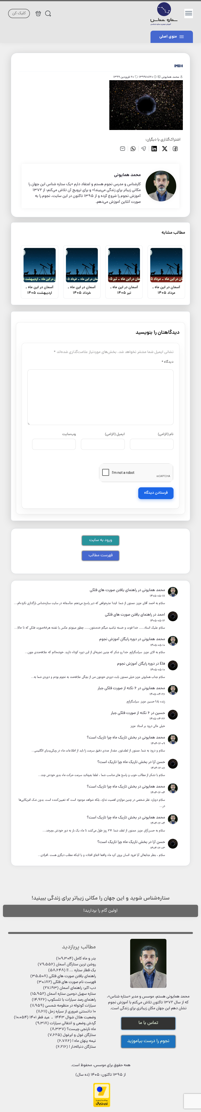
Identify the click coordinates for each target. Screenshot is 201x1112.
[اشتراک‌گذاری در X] (165, 148)
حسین (160, 713)
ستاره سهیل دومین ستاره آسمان (71, 994)
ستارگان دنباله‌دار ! (82, 1047)
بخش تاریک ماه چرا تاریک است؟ (112, 738)
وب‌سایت (69, 434)
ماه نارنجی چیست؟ (81, 1029)
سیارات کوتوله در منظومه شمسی (70, 1006)
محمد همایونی (153, 590)
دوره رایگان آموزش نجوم (118, 639)
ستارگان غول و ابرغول (79, 1035)
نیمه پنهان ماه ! (84, 1041)
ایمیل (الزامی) (115, 434)
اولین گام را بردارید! (100, 910)
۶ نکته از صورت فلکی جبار (117, 688)
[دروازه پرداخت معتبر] (101, 1106)
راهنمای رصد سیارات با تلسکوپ (72, 1000)
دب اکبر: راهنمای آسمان (78, 988)
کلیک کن (19, 13)
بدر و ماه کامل (85, 959)
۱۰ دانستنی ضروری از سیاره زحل (72, 1012)
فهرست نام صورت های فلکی (74, 982)
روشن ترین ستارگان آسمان (76, 965)
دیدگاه (168, 362)
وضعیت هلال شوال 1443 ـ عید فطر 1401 (62, 1018)
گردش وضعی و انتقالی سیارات (73, 1023)
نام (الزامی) (166, 434)
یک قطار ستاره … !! (81, 970)
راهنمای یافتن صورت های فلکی (113, 590)
